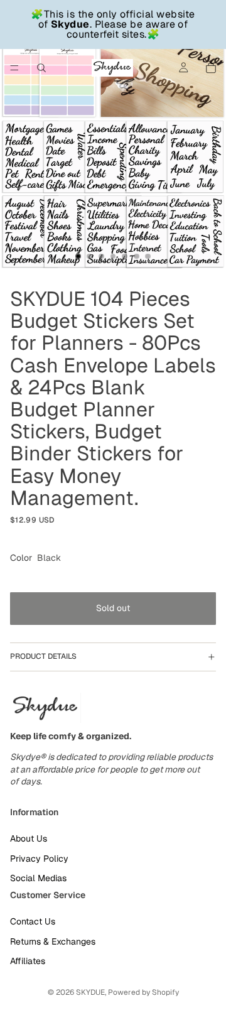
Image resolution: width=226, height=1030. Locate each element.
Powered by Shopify (143, 992)
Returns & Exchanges (52, 940)
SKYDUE (90, 992)
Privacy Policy (39, 858)
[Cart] (211, 68)
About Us (28, 838)
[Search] (41, 68)
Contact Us (32, 921)
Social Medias (38, 878)
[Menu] (14, 67)
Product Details (43, 656)
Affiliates (27, 961)
